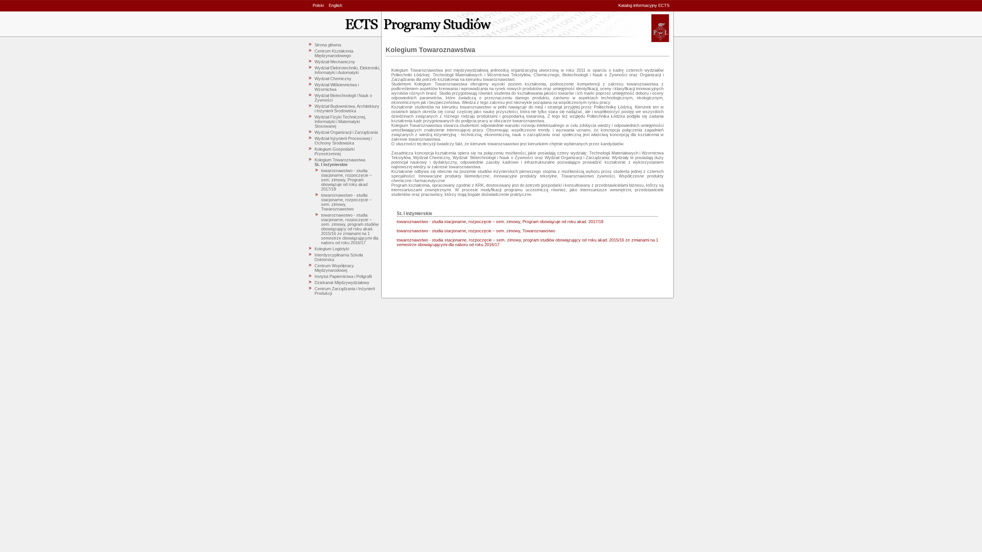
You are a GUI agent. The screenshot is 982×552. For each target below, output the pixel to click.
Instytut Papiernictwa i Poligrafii (343, 276)
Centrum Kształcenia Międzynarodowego (334, 53)
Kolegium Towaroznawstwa (340, 160)
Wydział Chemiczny (333, 78)
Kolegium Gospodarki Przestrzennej (334, 151)
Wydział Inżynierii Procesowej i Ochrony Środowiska (343, 140)
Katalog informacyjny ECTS (643, 5)
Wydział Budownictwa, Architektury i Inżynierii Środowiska (347, 108)
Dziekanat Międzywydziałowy (342, 282)
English (335, 5)
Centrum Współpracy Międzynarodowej (334, 268)
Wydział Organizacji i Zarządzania (346, 132)
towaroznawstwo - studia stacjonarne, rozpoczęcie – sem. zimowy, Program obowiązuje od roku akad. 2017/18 (346, 179)
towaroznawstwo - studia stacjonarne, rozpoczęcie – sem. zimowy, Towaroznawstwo (476, 230)
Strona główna (328, 45)
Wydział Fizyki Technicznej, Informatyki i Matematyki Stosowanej (340, 121)
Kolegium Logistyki (332, 248)
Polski (318, 5)
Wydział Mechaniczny (335, 61)
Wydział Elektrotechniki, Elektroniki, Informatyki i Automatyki (347, 70)
